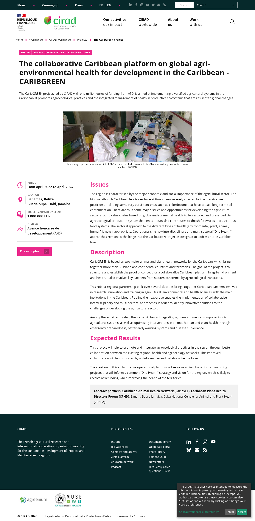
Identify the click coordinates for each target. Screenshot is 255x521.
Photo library (157, 452)
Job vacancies (119, 446)
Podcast (116, 467)
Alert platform (120, 457)
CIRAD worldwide (60, 39)
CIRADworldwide (148, 22)
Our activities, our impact (115, 22)
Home (19, 39)
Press (79, 5)
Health (25, 52)
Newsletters (156, 462)
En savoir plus (30, 251)
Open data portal (159, 446)
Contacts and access (124, 452)
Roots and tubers (79, 52)
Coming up (50, 5)
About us (173, 22)
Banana (38, 52)
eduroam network (122, 462)
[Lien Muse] (68, 505)
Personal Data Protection (83, 516)
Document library (160, 441)
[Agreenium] (33, 505)
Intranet (116, 441)
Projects (82, 39)
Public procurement (117, 516)
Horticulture (55, 52)
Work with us (196, 22)
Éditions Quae (158, 457)
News (21, 5)
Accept (242, 512)
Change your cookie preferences (199, 512)
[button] (232, 22)
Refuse (230, 512)
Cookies (139, 516)
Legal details (54, 516)
